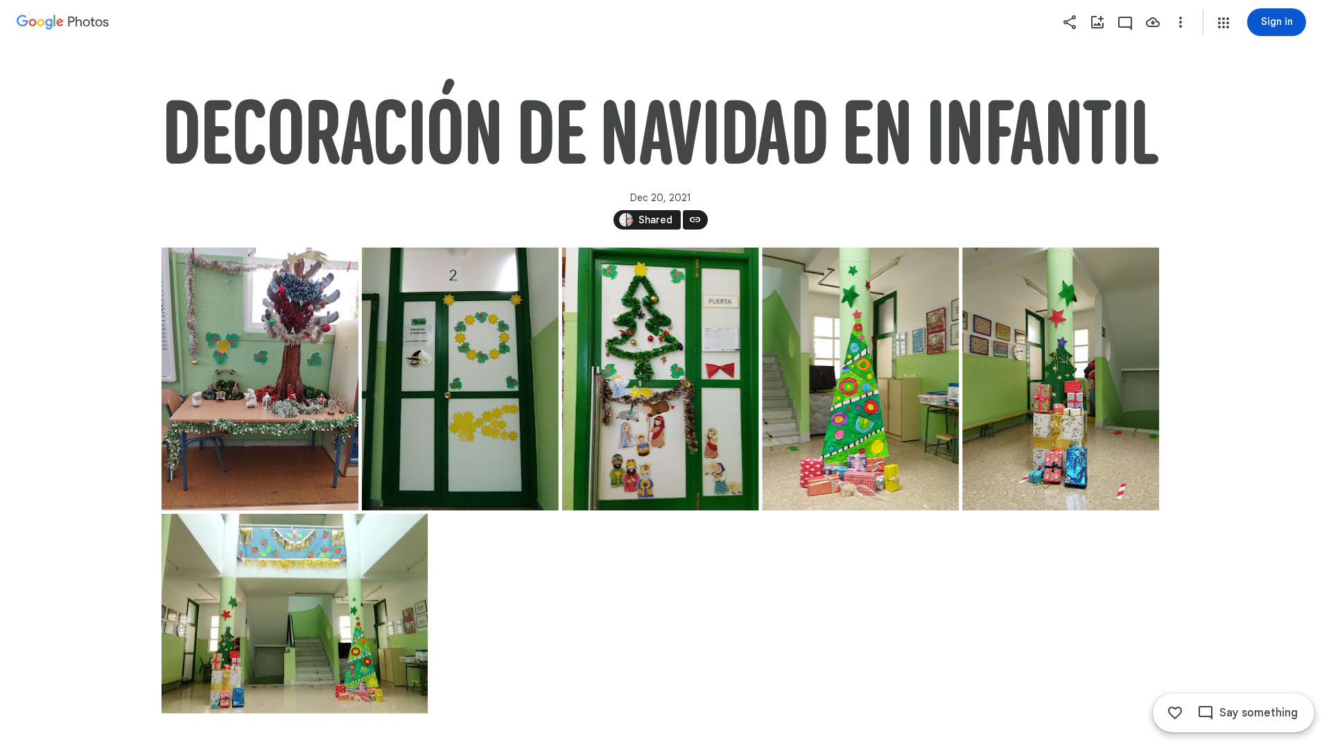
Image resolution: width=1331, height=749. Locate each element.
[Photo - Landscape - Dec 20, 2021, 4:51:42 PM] (295, 614)
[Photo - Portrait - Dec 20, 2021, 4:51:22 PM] (1060, 379)
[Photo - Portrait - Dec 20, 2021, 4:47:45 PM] (260, 379)
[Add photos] (1097, 22)
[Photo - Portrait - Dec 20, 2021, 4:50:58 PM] (860, 379)
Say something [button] (1258, 713)
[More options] (1180, 22)
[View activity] (1125, 22)
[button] (1223, 23)
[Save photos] (1153, 22)
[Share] (1070, 22)
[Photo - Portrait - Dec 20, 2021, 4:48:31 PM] (459, 379)
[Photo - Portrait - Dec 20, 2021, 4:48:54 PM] (660, 379)
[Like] (1175, 713)
